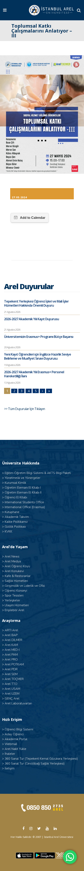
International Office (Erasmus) (25, 507)
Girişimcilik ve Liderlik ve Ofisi (25, 586)
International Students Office (24, 502)
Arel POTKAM (14, 664)
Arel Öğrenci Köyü (17, 566)
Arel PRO (11, 659)
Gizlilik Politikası (15, 527)
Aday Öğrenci (14, 734)
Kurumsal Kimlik (15, 483)
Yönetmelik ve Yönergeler (22, 478)
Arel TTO (11, 684)
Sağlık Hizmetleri (16, 581)
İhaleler (10, 754)
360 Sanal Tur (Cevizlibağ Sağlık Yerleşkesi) (35, 763)
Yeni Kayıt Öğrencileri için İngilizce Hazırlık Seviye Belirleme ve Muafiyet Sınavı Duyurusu (37, 356)
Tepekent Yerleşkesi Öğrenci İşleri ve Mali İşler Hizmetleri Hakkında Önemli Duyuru (36, 303)
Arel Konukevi (14, 571)
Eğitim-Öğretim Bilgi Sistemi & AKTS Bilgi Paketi (38, 473)
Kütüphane (12, 512)
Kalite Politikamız (16, 522)
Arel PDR (11, 669)
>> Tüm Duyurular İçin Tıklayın (24, 409)
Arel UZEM (12, 694)
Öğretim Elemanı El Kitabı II (23, 492)
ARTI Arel (11, 630)
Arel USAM (12, 689)
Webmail (11, 744)
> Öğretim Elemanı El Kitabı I (21, 488)
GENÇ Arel (12, 698)
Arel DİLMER (13, 640)
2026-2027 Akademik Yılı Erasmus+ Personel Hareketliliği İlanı (34, 374)
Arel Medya (13, 561)
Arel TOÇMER (14, 679)
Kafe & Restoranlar (18, 576)
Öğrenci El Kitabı (16, 497)
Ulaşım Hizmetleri (17, 605)
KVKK (8, 531)
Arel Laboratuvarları (18, 703)
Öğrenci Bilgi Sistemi (19, 729)
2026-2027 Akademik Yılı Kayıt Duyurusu (31, 319)
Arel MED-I (12, 650)
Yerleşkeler (12, 600)
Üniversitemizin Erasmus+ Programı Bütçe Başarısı (38, 336)
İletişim (9, 768)
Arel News (12, 556)
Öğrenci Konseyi (16, 591)
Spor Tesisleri (14, 595)
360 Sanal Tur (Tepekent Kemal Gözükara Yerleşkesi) (41, 759)
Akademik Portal (16, 739)
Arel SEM (11, 674)
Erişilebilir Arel (14, 610)
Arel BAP (11, 635)
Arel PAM (11, 655)
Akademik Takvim (17, 517)
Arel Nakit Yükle (15, 749)
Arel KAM (11, 645)
